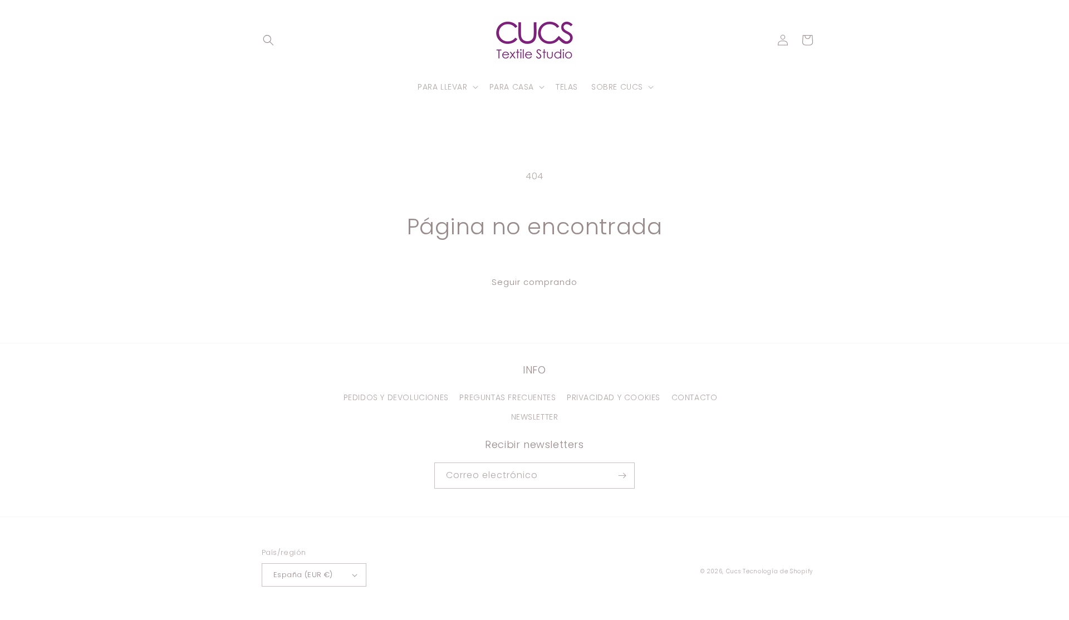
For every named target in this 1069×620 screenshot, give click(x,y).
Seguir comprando (534, 282)
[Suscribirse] (622, 475)
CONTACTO (694, 397)
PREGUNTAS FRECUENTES (507, 397)
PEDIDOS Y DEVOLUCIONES (396, 397)
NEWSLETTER (534, 416)
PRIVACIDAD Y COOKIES (613, 397)
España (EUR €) (303, 574)
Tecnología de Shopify (778, 571)
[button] (268, 40)
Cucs (733, 571)
